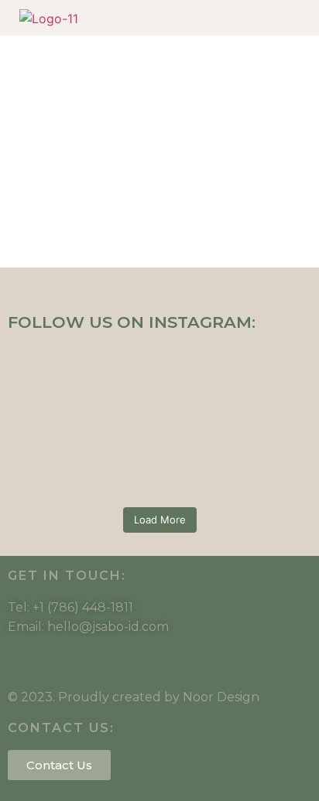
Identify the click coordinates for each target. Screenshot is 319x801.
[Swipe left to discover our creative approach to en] (159, 449)
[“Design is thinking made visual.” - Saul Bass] (159, 489)
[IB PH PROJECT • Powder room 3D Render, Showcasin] (159, 469)
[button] (271, 17)
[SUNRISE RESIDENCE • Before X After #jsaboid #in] (159, 429)
